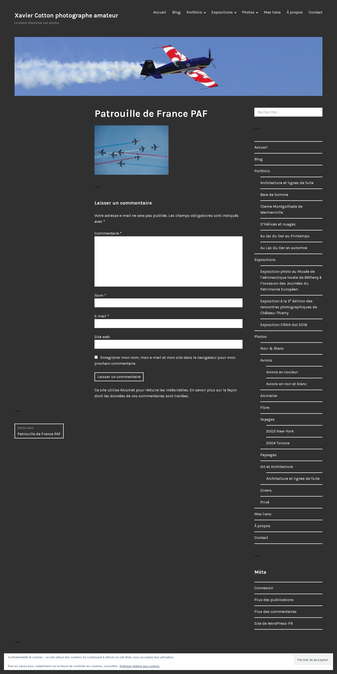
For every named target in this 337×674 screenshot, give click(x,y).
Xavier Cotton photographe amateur (66, 15)
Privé (264, 502)
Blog (176, 12)
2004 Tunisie (277, 443)
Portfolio (194, 12)
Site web (102, 336)
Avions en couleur (282, 372)
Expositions (222, 12)
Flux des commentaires (275, 611)
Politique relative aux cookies (140, 666)
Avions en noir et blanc (286, 383)
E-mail (101, 316)
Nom (100, 295)
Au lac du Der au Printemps (284, 236)
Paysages (268, 454)
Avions (266, 360)
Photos (248, 12)
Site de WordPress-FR (273, 623)
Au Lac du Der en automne (283, 247)
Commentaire (108, 233)
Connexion (263, 588)
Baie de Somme (274, 194)
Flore (264, 407)
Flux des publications (274, 599)
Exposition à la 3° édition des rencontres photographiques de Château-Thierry (288, 307)
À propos (295, 12)
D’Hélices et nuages (278, 224)
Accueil (159, 12)
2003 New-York (280, 431)
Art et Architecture (276, 466)
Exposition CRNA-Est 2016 (283, 324)
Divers (266, 490)
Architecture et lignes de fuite (287, 182)
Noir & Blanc (272, 348)
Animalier (269, 395)
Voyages (267, 419)
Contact (315, 12)
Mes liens (272, 12)
